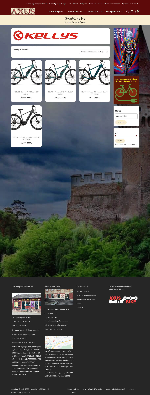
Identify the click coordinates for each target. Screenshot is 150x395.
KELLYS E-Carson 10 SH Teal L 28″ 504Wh (26, 93)
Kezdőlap (68, 22)
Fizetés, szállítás (83, 291)
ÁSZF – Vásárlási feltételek (87, 295)
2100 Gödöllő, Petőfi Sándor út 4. (57, 309)
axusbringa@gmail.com (59, 321)
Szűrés (119, 141)
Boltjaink (83, 4)
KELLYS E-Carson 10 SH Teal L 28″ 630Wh (60, 93)
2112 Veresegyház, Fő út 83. (22, 317)
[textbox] (127, 116)
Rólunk (75, 4)
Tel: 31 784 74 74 (51, 314)
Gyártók (76, 22)
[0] (136, 11)
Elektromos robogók (112, 4)
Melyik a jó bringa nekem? (37, 4)
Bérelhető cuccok (95, 4)
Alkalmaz (120, 122)
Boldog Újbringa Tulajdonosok (60, 4)
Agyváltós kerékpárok (130, 4)
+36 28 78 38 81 (52, 318)
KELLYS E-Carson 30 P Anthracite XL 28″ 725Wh (26, 138)
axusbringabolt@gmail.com (28, 330)
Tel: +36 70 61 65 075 (21, 322)
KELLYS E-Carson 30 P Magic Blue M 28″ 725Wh (94, 93)
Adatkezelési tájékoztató (86, 299)
